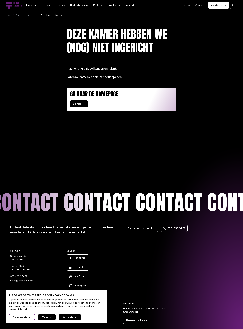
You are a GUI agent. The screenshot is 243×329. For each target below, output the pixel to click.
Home (9, 15)
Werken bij (114, 5)
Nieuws (187, 5)
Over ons (61, 5)
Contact (199, 5)
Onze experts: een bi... (26, 15)
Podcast (129, 5)
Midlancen (98, 5)
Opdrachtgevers (79, 5)
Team (48, 5)
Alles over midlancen (137, 320)
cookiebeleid (20, 309)
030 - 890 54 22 (18, 276)
